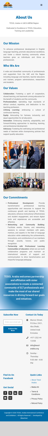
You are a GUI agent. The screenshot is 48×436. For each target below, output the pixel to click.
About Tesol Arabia (36, 381)
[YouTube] (5, 398)
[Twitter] (10, 393)
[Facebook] (5, 393)
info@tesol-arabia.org (35, 347)
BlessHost (24, 418)
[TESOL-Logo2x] (7, 2)
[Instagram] (20, 393)
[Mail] (10, 398)
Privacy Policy (37, 399)
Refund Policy (36, 403)
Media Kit (35, 387)
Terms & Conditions (35, 393)
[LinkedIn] (15, 393)
